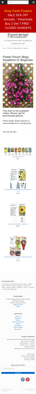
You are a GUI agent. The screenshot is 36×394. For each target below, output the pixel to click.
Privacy (18, 324)
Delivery (18, 320)
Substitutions (18, 325)
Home (4, 48)
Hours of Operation (18, 322)
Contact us (18, 318)
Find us (18, 306)
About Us (18, 316)
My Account (18, 329)
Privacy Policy (4, 391)
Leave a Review (18, 327)
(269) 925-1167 (18, 44)
